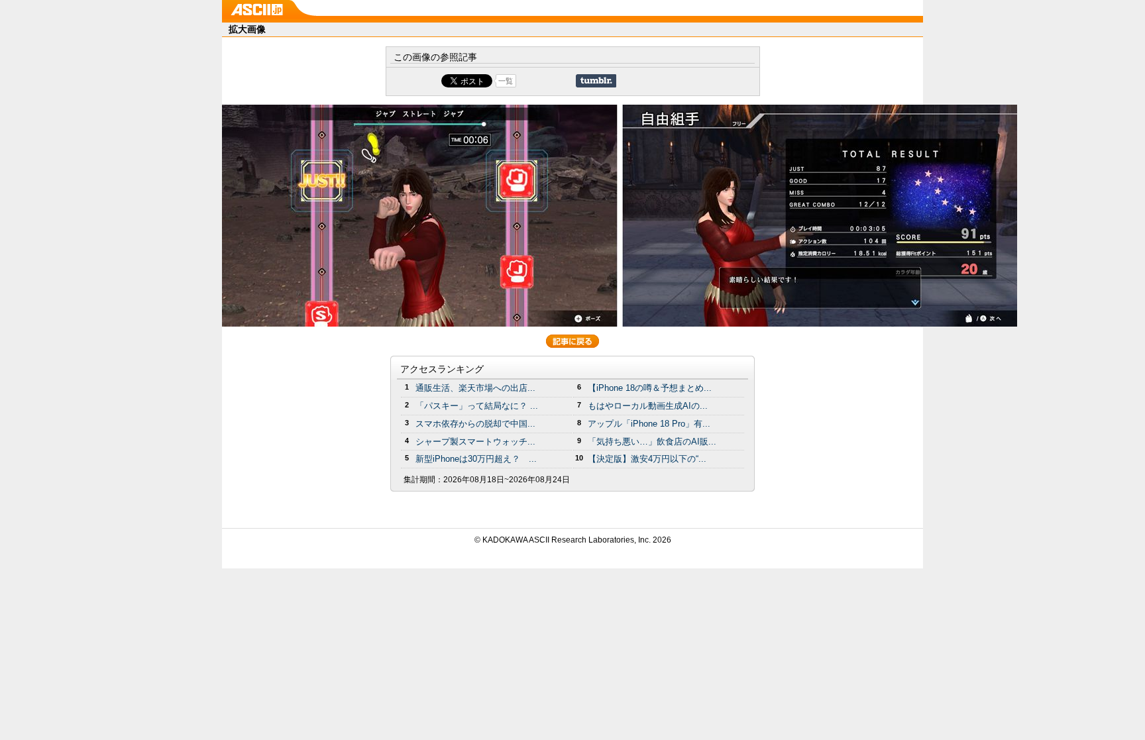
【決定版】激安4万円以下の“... (647, 459)
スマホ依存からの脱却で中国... (475, 424)
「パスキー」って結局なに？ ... (476, 406)
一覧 (505, 81)
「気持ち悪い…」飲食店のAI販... (652, 442)
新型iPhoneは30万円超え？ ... (476, 459)
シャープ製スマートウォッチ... (475, 442)
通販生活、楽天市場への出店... (475, 388)
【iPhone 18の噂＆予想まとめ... (650, 388)
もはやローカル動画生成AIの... (648, 406)
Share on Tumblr (596, 80)
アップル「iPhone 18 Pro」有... (649, 424)
